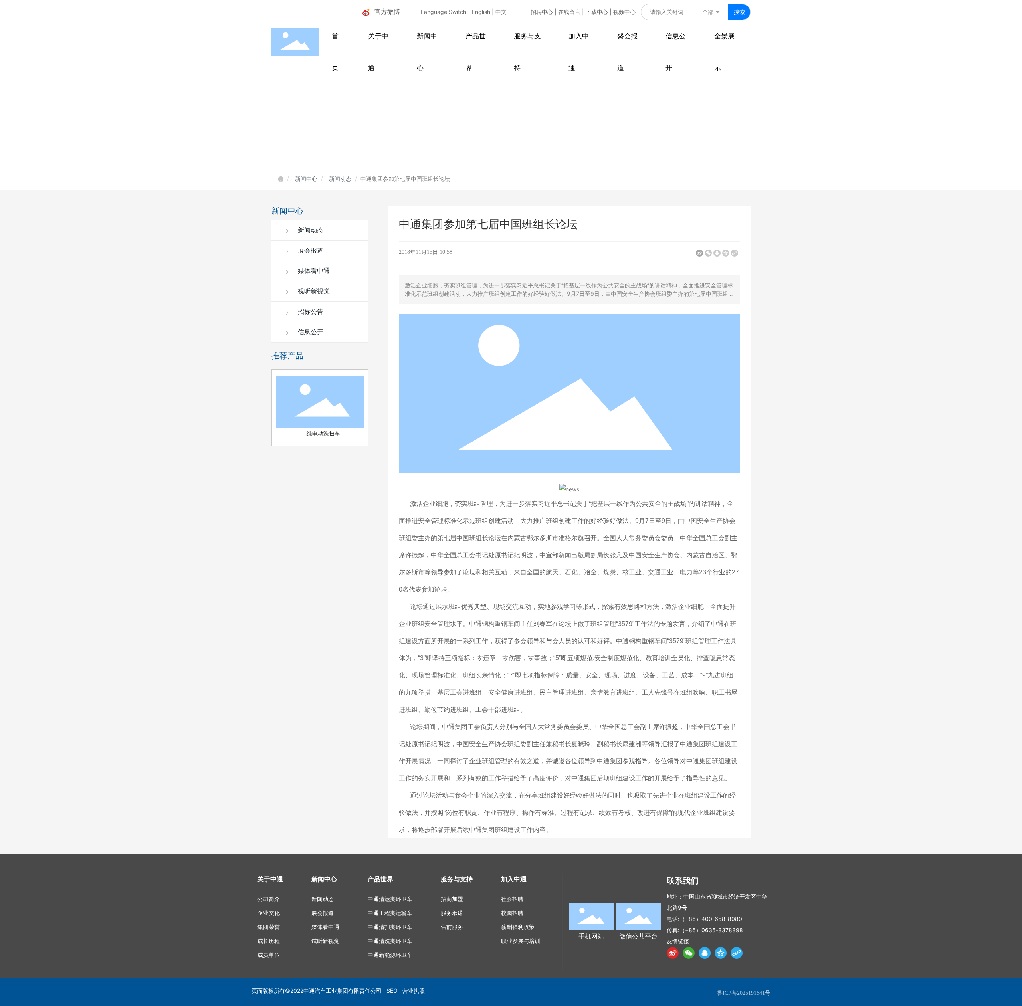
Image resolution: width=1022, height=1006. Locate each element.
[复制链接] (734, 253)
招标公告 (309, 311)
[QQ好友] (717, 253)
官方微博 (387, 12)
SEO (392, 990)
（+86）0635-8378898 (711, 930)
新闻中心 (306, 178)
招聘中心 (542, 11)
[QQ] (705, 953)
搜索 (739, 11)
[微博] (673, 953)
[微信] (708, 253)
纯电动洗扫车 (320, 433)
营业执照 (413, 990)
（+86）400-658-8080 (710, 918)
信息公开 (309, 332)
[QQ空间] (725, 253)
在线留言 (569, 11)
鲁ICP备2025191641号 (743, 993)
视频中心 (624, 11)
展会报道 (309, 250)
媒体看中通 (313, 270)
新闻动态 (340, 178)
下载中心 (597, 11)
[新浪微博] (699, 253)
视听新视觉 (313, 291)
